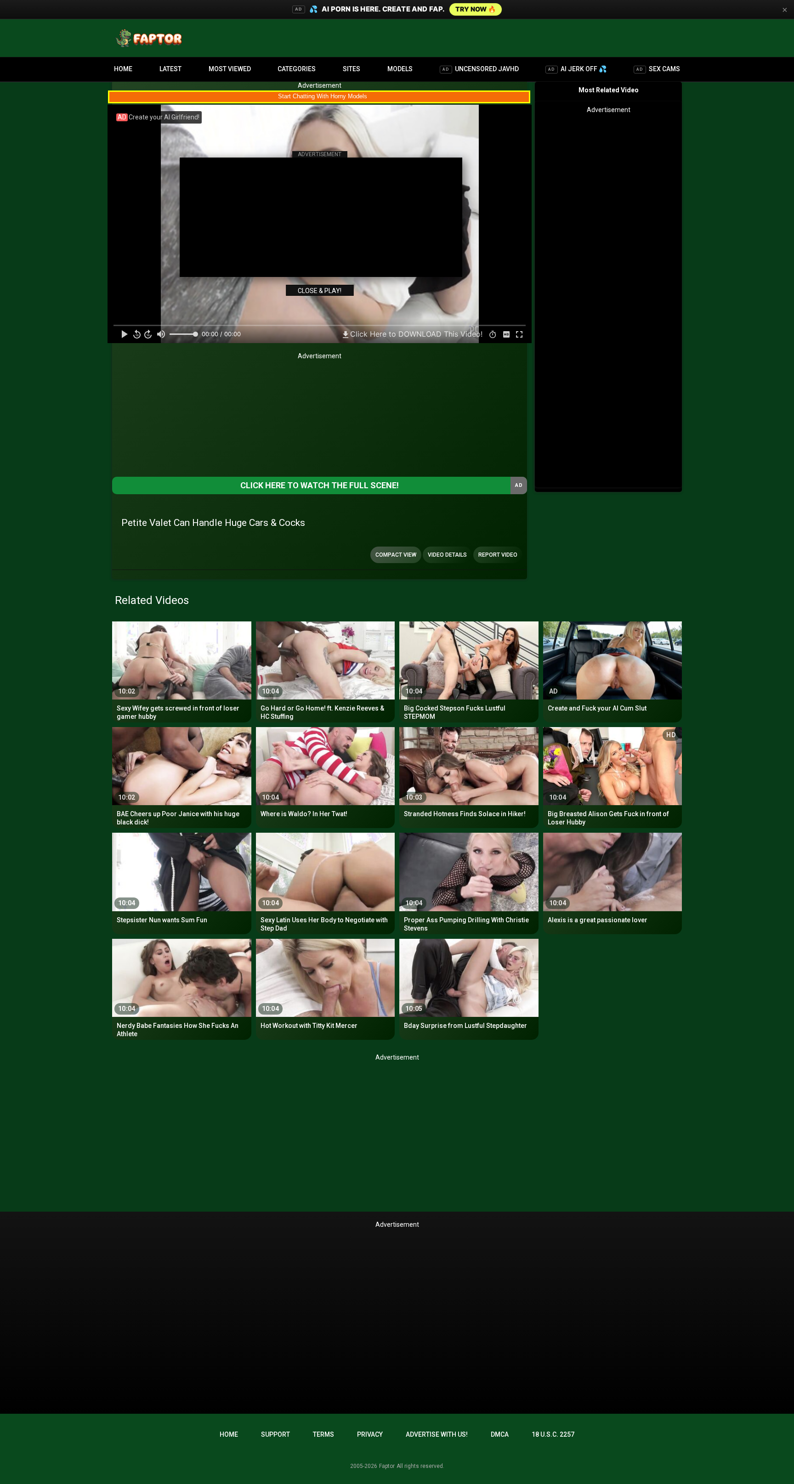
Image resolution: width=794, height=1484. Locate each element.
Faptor (387, 1466)
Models (400, 69)
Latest (170, 69)
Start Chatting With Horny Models (322, 96)
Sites (351, 69)
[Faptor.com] (150, 38)
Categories (297, 69)
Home (123, 69)
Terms (323, 1434)
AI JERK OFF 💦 (577, 69)
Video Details (447, 555)
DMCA (500, 1434)
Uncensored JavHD (480, 69)
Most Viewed (230, 69)
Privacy (370, 1434)
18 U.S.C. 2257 (553, 1434)
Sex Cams (658, 69)
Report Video (497, 555)
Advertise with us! (437, 1434)
